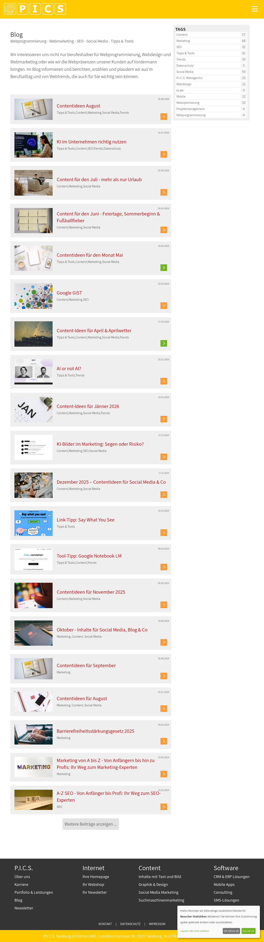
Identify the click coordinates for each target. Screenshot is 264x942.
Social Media (184, 72)
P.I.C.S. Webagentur (189, 78)
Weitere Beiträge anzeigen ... (91, 824)
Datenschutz (185, 65)
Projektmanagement (190, 109)
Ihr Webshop (93, 884)
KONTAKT (105, 924)
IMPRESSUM (157, 924)
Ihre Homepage (95, 876)
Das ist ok (248, 931)
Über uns (22, 876)
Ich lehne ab (231, 931)
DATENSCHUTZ (130, 924)
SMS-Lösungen (226, 900)
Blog (18, 900)
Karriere (21, 884)
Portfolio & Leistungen (33, 892)
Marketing (183, 41)
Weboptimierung (187, 102)
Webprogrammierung (191, 115)
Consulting (223, 892)
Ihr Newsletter (94, 892)
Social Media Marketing (158, 892)
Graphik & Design (153, 884)
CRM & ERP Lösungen (232, 876)
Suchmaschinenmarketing (161, 900)
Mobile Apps (224, 884)
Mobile (181, 96)
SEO (179, 47)
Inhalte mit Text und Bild (160, 876)
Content (181, 34)
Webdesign (184, 84)
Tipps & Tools (185, 53)
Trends (181, 59)
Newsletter (23, 908)
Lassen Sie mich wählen (194, 931)
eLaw (180, 90)
